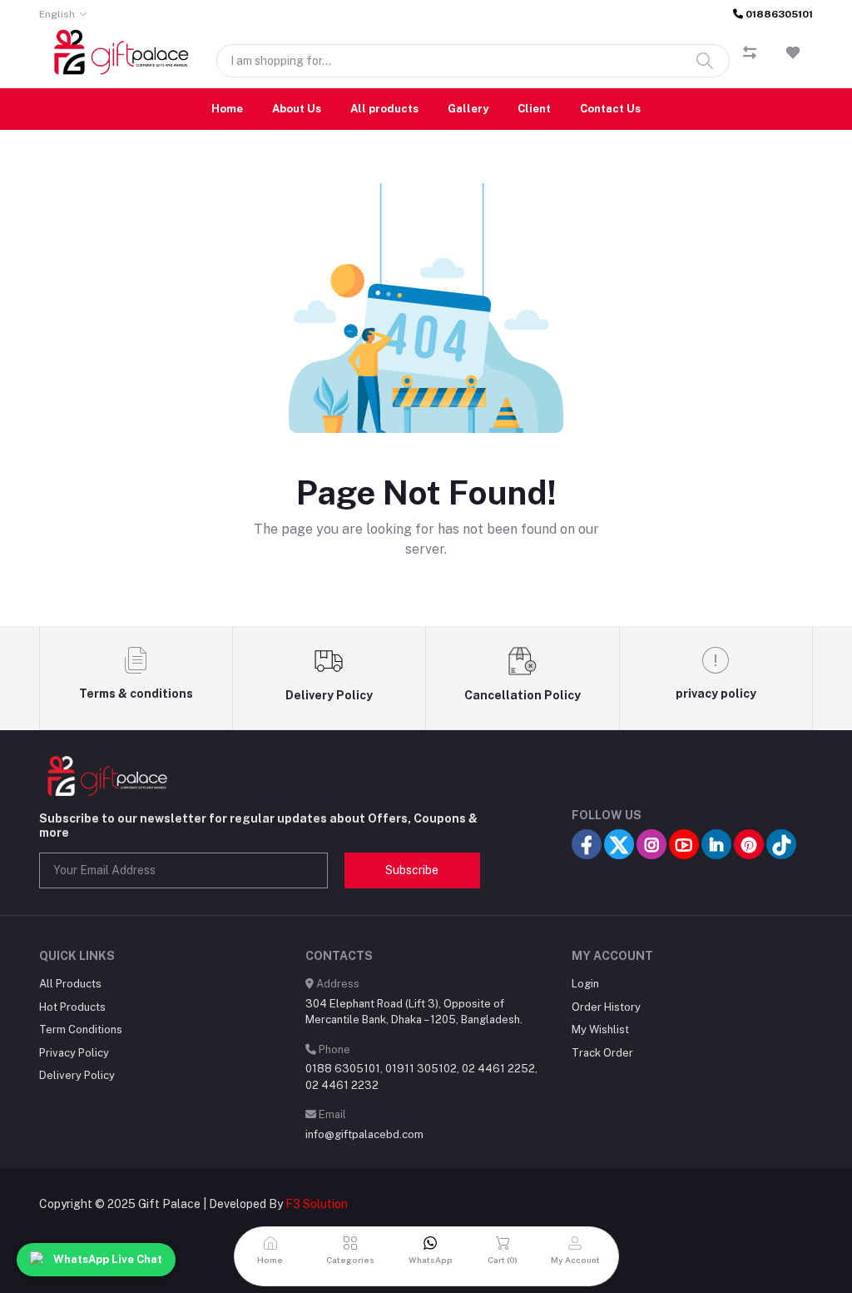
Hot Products (72, 1007)
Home (227, 108)
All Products (70, 983)
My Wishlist (600, 1029)
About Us (296, 108)
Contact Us (610, 108)
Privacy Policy (74, 1053)
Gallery (468, 108)
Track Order (602, 1053)
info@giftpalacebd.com (364, 1134)
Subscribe (411, 870)
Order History (606, 1007)
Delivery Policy (77, 1075)
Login (585, 983)
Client (534, 108)
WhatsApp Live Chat (107, 1259)
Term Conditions (80, 1029)
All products (384, 108)
